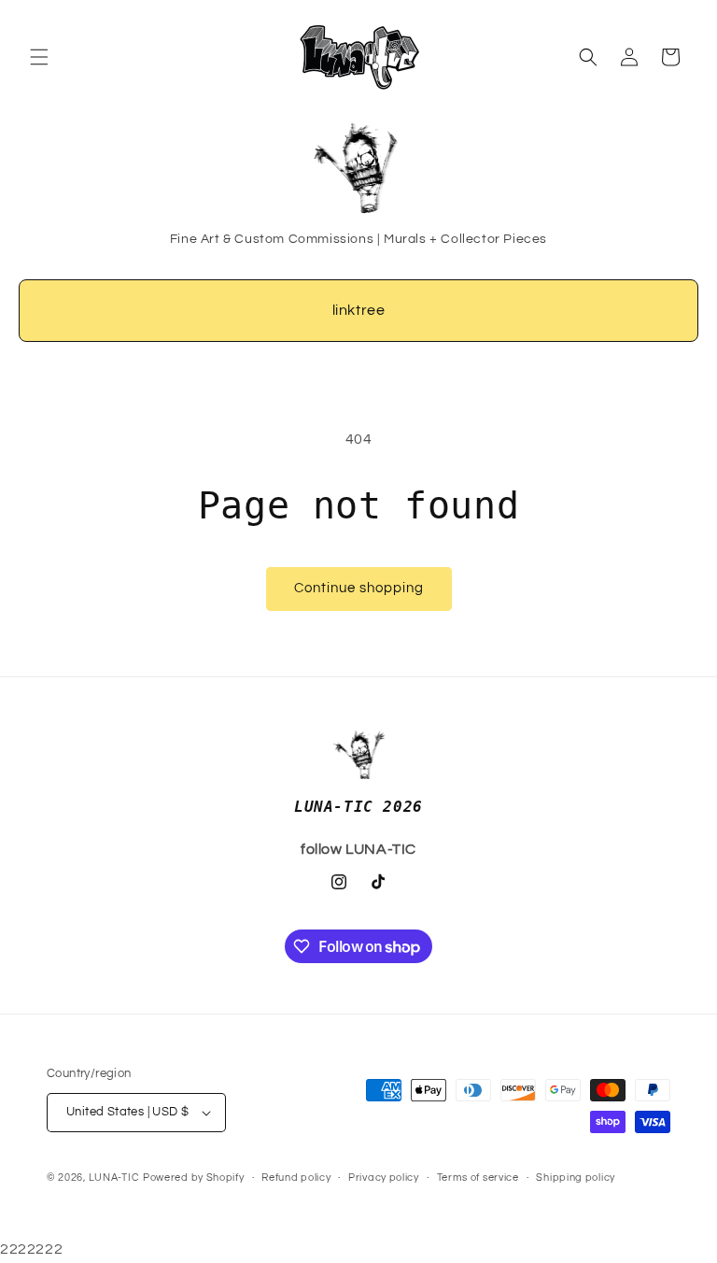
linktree (359, 310)
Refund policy (295, 1177)
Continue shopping (359, 588)
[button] (39, 57)
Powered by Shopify (194, 1177)
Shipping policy (575, 1177)
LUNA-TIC (114, 1177)
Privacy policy (383, 1177)
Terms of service (478, 1177)
